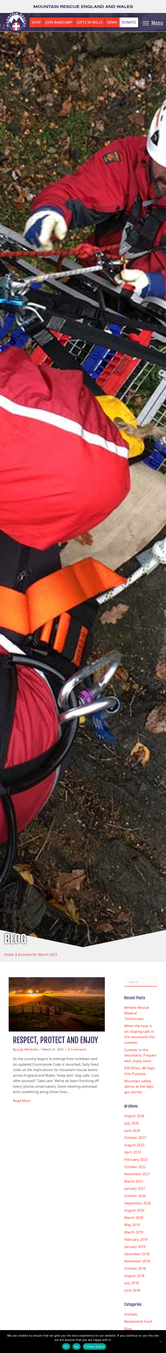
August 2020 (134, 1210)
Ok (66, 1346)
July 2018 (131, 1283)
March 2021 (133, 1181)
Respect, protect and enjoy (55, 1040)
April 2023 (132, 1152)
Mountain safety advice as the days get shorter (138, 1086)
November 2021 (137, 1174)
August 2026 (134, 1115)
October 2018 (135, 1268)
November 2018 (137, 1261)
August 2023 (134, 1145)
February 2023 (136, 1159)
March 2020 (133, 1217)
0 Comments (77, 1049)
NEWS (112, 22)
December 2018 (137, 1254)
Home (9, 954)
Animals (130, 1314)
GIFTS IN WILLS (90, 22)
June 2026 (132, 1130)
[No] (160, 1341)
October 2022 (135, 1166)
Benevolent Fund (138, 1321)
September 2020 (137, 1203)
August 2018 (134, 1275)
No (77, 1346)
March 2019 (133, 1232)
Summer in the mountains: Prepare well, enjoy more (140, 1055)
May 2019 (132, 1224)
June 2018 (132, 1290)
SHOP (36, 22)
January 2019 (134, 1246)
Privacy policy (94, 1346)
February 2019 (136, 1239)
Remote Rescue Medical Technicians (136, 1013)
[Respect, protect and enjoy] (57, 1004)
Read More (21, 1100)
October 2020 (135, 1195)
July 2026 (131, 1123)
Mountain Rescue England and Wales (83, 6)
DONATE (129, 22)
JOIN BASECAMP (58, 22)
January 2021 (134, 1188)
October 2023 (135, 1137)
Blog (128, 1328)
